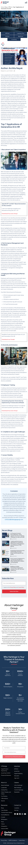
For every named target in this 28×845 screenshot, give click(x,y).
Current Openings (18, 789)
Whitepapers (4, 819)
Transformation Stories (6, 812)
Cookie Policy (21, 587)
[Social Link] (15, 814)
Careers (16, 782)
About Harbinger (5, 785)
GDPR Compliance (12, 840)
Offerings (4, 766)
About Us (4, 782)
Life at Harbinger (18, 785)
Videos (3, 824)
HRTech (10, 7)
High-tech (16, 778)
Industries (17, 766)
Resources (4, 805)
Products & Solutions (6, 775)
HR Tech (16, 769)
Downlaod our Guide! (8, 339)
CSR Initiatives (4, 798)
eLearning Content (5, 773)
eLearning (16, 771)
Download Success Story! (9, 213)
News (2, 821)
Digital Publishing (18, 773)
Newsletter (17, 792)
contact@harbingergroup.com (14, 519)
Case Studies (4, 810)
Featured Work (4, 828)
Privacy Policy (13, 587)
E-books (3, 817)
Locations (16, 808)
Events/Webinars (5, 814)
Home (2, 7)
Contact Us (17, 805)
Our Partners (4, 796)
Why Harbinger (17, 787)
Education (16, 775)
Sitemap (16, 810)
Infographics (4, 826)
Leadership (4, 787)
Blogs (6, 7)
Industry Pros (4, 789)
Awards (3, 800)
